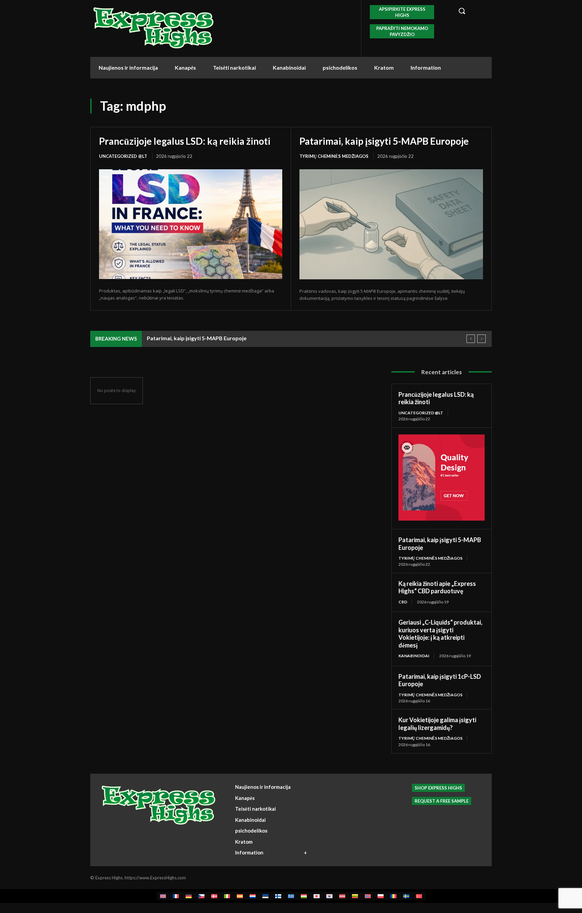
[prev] (470, 339)
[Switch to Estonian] (265, 896)
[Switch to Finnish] (278, 896)
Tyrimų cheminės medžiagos (333, 156)
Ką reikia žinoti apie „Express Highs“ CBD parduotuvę (437, 587)
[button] (471, 11)
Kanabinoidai (413, 655)
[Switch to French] (175, 896)
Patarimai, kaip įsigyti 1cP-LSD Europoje (439, 680)
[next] (481, 339)
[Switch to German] (188, 896)
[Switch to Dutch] (252, 896)
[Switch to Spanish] (239, 896)
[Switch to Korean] (329, 896)
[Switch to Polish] (380, 896)
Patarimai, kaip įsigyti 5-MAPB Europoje (384, 141)
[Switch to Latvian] (342, 896)
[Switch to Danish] (214, 896)
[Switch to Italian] (227, 896)
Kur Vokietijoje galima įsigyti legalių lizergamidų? (437, 723)
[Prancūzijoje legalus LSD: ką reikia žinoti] (190, 224)
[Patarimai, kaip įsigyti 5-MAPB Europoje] (391, 224)
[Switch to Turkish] (419, 896)
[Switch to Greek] (291, 896)
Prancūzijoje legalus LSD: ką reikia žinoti (184, 141)
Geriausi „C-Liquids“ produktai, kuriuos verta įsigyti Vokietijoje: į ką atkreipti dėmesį (440, 634)
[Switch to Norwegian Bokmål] (367, 896)
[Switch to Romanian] (393, 896)
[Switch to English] (163, 896)
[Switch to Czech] (201, 896)
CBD (402, 601)
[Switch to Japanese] (316, 896)
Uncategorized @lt (123, 156)
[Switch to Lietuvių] (355, 896)
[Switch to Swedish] (406, 896)
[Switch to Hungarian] (303, 896)
